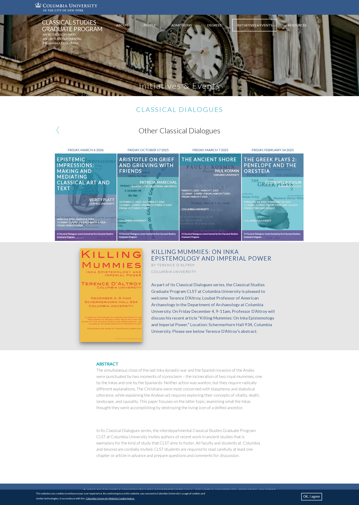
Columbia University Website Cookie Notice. (110, 498)
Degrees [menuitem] (214, 25)
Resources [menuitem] (297, 25)
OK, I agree (311, 496)
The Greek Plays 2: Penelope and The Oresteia (270, 165)
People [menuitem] (150, 25)
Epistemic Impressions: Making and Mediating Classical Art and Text (83, 174)
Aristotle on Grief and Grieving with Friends (147, 165)
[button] (111, 341)
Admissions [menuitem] (181, 25)
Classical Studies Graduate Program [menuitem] (72, 25)
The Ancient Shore (209, 159)
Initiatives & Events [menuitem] (254, 25)
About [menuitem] (122, 25)
